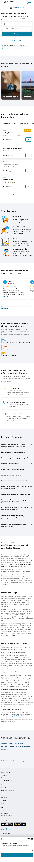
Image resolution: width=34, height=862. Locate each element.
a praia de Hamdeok (17, 716)
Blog (2, 803)
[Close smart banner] (2, 2)
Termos (3, 810)
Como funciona (5, 788)
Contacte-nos (5, 793)
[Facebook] (1, 829)
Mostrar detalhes (26, 850)
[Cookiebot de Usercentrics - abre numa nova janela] (26, 839)
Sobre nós (4, 775)
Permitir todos (17, 855)
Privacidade (4, 813)
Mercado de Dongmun (7, 743)
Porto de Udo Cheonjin (7, 746)
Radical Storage (5, 761)
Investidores (5, 778)
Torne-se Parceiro (6, 780)
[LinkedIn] (9, 829)
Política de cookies (6, 815)
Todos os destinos (6, 800)
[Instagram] (6, 829)
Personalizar (16, 859)
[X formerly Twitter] (4, 829)
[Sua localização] (30, 24)
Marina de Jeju (19, 743)
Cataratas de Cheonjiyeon (23, 746)
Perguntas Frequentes (8, 790)
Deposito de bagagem (19, 761)
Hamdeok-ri (4, 749)
